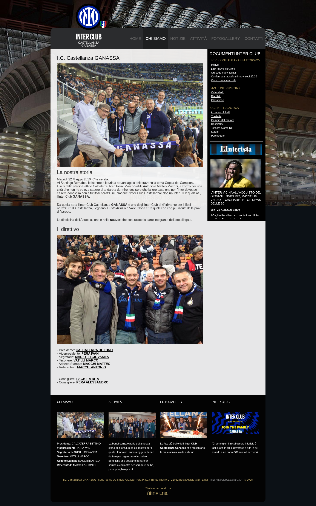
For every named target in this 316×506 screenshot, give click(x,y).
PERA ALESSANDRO (92, 382)
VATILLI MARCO (86, 360)
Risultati (216, 96)
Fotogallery (225, 38)
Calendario (217, 92)
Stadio (215, 131)
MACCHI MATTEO (96, 364)
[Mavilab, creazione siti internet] (158, 492)
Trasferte (216, 116)
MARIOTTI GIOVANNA (92, 357)
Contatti (253, 38)
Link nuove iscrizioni (223, 68)
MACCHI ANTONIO (91, 367)
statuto (115, 219)
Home (135, 38)
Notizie (178, 38)
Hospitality (217, 124)
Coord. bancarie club (223, 80)
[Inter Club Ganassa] (85, 10)
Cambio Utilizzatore (222, 120)
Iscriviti (215, 64)
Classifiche (217, 100)
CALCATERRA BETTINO (94, 350)
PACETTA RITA (87, 379)
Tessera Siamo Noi (222, 127)
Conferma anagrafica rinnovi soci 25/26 (234, 76)
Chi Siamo (156, 38)
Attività (198, 38)
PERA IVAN (90, 353)
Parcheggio (218, 135)
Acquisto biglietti (220, 112)
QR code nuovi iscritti (223, 72)
